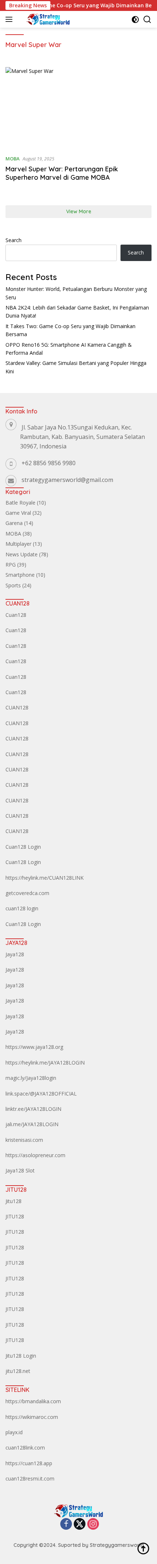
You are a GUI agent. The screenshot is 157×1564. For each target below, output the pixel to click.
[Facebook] (66, 1524)
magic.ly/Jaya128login (30, 1077)
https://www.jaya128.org (34, 1046)
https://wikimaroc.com (31, 1416)
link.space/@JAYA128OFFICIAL (41, 1093)
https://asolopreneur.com (35, 1155)
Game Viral (18, 512)
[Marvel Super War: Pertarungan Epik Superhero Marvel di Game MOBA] (78, 108)
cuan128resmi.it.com (29, 1478)
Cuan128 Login (23, 846)
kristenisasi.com (24, 1139)
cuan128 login (21, 908)
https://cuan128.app (28, 1463)
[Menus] (10, 19)
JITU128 (14, 1216)
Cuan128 (15, 614)
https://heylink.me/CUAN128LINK (44, 877)
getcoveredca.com (27, 893)
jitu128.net (17, 1370)
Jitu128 (13, 1201)
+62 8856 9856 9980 (49, 463)
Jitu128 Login (20, 1355)
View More (78, 211)
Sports (13, 585)
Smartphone (20, 574)
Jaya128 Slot (20, 1170)
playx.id (14, 1432)
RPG (10, 564)
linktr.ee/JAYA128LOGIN (33, 1108)
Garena (14, 523)
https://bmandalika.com (33, 1401)
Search (13, 240)
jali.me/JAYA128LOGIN (31, 1124)
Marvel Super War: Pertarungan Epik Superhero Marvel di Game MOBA (61, 173)
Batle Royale (20, 502)
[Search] (147, 19)
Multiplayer (18, 543)
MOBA (12, 158)
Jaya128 (14, 954)
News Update (21, 554)
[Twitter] (79, 1524)
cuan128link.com (25, 1447)
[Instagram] (93, 1524)
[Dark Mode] (135, 19)
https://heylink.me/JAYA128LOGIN (45, 1062)
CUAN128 (16, 707)
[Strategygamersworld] (47, 19)
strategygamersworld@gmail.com (67, 480)
